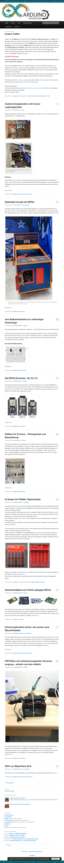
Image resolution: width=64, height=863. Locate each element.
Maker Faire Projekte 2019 (20, 776)
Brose (29, 582)
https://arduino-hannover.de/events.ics (34, 88)
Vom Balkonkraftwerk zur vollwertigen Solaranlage (25, 839)
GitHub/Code (8, 26)
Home (6, 23)
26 (57, 434)
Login (30, 851)
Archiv (18, 23)
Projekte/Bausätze (27, 23)
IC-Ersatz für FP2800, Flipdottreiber (23, 499)
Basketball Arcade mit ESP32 (19, 201)
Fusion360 (25, 82)
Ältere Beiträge (9, 783)
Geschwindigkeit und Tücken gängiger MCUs (28, 589)
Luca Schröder (25, 205)
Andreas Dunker (9, 815)
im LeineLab (20, 80)
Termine (13, 23)
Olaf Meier (7, 824)
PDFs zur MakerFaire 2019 (18, 766)
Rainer (6, 825)
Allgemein (16, 96)
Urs (6, 827)
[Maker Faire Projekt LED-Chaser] (7, 801)
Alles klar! (55, 859)
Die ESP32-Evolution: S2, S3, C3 (21, 378)
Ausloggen (32, 855)
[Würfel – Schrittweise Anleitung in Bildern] (7, 807)
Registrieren (25, 851)
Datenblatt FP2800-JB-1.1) (19, 574)
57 (57, 661)
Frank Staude (8, 817)
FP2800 (37, 582)
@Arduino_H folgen (9, 791)
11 (57, 378)
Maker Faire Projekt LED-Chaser (18, 798)
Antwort (21, 619)
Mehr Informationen (45, 858)
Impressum (17, 26)
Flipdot (33, 582)
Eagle (32, 82)
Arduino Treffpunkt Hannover (39, 96)
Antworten (22, 311)
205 (57, 319)
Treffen (48, 96)
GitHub (6, 818)
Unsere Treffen (12, 33)
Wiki (7, 53)
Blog (24, 53)
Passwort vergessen (37, 851)
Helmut (22, 110)
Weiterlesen (9, 190)
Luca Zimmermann (10, 822)
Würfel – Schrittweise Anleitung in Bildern (20, 804)
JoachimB (26, 502)
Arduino (30, 96)
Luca (6, 835)
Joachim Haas (8, 820)
